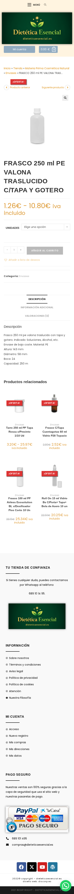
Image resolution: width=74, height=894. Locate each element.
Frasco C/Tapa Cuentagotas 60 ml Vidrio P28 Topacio (55, 431)
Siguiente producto (53, 87)
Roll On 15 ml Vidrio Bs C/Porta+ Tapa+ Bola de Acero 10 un (55, 502)
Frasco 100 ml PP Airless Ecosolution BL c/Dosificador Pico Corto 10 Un (19, 504)
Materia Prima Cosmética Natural (47, 68)
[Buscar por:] (43, 5)
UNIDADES (12, 228)
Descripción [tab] (37, 299)
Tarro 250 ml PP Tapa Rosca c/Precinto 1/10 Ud (19, 431)
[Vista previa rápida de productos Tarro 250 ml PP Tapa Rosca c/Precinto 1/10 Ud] (34, 394)
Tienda (17, 68)
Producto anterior (20, 87)
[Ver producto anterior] (6, 87)
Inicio (7, 68)
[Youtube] (42, 867)
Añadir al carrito (44, 250)
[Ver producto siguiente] (67, 87)
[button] (65, 98)
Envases (11, 73)
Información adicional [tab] (37, 307)
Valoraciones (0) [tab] (37, 315)
